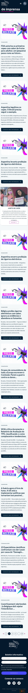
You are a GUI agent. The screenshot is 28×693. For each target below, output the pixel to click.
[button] (21, 3)
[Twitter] (19, 683)
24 (22, 633)
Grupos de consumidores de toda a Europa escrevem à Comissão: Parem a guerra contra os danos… (13, 373)
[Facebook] (14, 683)
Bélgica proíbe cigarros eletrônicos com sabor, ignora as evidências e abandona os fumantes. (11, 314)
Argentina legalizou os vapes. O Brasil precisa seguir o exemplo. (11, 109)
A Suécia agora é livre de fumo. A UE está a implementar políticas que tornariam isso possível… (13, 492)
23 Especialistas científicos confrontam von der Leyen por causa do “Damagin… (13, 549)
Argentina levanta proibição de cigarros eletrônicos (13, 162)
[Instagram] (9, 683)
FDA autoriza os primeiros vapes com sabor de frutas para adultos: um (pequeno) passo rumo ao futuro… (13, 49)
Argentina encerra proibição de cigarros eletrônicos (14, 257)
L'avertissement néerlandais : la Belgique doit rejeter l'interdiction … (13, 606)
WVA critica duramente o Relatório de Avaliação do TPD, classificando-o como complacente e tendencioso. (13, 432)
